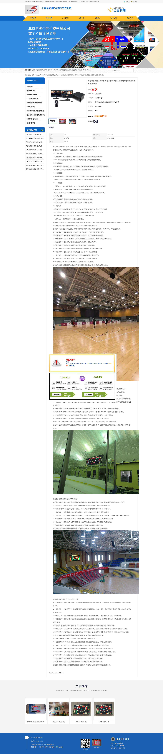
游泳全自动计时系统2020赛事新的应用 (82, 721)
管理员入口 (53, 747)
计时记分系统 (31, 107)
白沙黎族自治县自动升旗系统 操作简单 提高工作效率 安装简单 (35, 142)
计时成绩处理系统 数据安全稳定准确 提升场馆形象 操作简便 (35, 157)
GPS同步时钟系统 (32, 98)
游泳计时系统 (31, 90)
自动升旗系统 (31, 123)
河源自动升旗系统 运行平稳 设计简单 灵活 (35, 165)
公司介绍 (81, 18)
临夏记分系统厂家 (35, 721)
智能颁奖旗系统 (32, 94)
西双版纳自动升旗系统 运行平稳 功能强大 (35, 134)
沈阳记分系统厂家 (58, 721)
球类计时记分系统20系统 (126, 721)
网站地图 (59, 747)
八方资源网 (41, 747)
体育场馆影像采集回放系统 (50, 75)
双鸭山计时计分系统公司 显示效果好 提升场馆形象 (35, 161)
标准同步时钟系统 (32, 119)
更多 (42, 130)
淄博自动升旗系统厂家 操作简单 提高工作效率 (35, 153)
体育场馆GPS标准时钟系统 (103, 721)
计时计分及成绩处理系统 (34, 103)
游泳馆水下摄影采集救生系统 (36, 115)
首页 (33, 75)
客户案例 (114, 18)
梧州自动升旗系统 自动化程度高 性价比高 (35, 169)
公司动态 (97, 18)
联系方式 (130, 18)
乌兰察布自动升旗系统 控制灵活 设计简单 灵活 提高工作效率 (35, 138)
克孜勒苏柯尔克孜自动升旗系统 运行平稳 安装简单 (35, 146)
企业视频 (65, 18)
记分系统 (30, 86)
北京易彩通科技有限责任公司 (39, 744)
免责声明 (47, 747)
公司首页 (33, 18)
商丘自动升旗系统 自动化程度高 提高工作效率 (35, 150)
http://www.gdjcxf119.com (56, 673)
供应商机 (49, 18)
